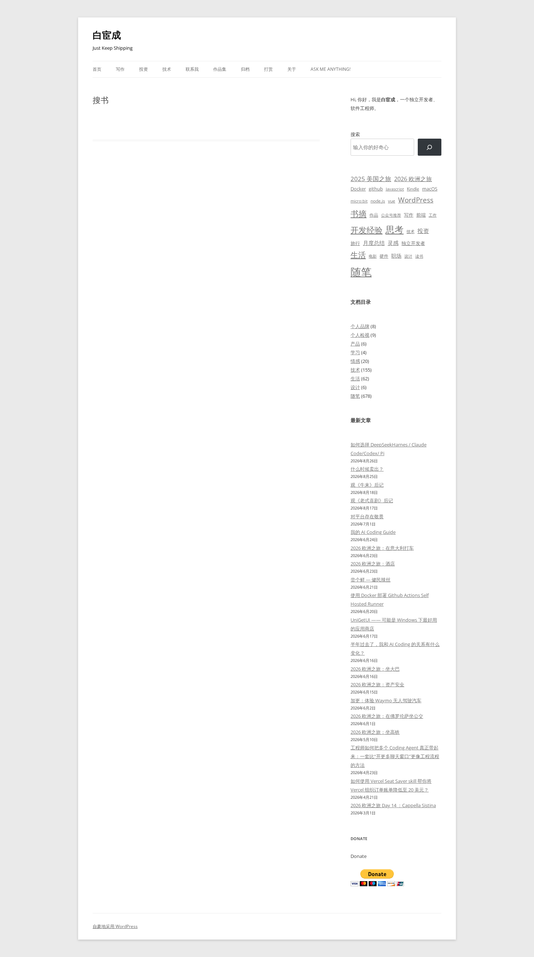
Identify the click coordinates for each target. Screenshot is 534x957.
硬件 (384, 256)
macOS (429, 188)
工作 (433, 215)
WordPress (415, 200)
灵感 (393, 242)
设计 (408, 256)
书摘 (359, 213)
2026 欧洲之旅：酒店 (373, 563)
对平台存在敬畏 (367, 516)
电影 (373, 256)
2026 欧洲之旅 (413, 179)
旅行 (355, 243)
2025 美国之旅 (371, 179)
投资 (143, 69)
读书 (419, 256)
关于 (291, 69)
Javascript (395, 189)
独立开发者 (413, 243)
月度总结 (374, 242)
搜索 (355, 134)
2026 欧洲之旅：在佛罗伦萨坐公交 (387, 716)
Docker (358, 188)
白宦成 (107, 34)
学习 (355, 352)
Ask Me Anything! (331, 69)
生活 (358, 254)
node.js (378, 201)
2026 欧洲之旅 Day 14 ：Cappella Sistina (393, 805)
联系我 (192, 69)
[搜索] (429, 147)
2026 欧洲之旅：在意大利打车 (382, 548)
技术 (166, 69)
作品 (373, 215)
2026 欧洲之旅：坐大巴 (375, 669)
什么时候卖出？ (367, 469)
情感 (355, 361)
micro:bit (359, 201)
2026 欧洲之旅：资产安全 (377, 684)
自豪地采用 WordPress (115, 926)
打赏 (268, 69)
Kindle (413, 189)
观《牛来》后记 (367, 485)
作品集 (219, 69)
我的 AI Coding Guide (373, 532)
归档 (245, 69)
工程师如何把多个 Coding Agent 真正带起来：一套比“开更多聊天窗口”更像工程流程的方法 (395, 756)
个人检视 (360, 335)
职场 (396, 255)
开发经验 (367, 230)
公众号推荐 (391, 215)
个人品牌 (360, 326)
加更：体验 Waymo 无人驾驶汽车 (386, 700)
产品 (355, 343)
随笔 (361, 272)
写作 (120, 69)
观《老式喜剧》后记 (372, 500)
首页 (97, 69)
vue (391, 201)
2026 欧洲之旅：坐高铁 (375, 732)
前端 (421, 215)
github (376, 188)
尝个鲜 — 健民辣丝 (371, 579)
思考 (394, 229)
